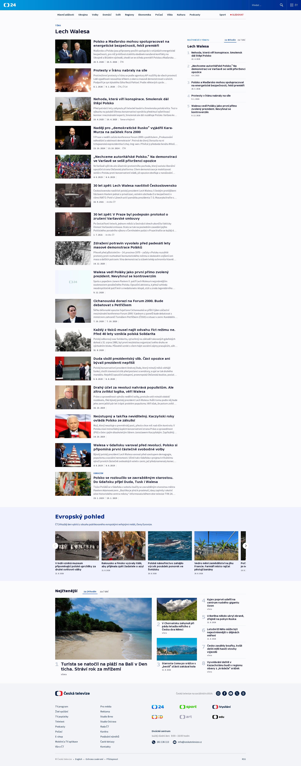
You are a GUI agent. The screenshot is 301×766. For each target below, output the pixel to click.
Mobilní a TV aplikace (66, 741)
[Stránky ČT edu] (218, 716)
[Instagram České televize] (218, 693)
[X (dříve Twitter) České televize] (237, 693)
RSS (244, 759)
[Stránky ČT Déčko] (157, 716)
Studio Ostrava (108, 721)
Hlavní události (65, 14)
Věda (170, 14)
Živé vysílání (61, 711)
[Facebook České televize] (224, 693)
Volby (95, 14)
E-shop (59, 736)
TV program (61, 706)
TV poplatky (61, 716)
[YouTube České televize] (230, 693)
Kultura (181, 14)
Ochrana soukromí (94, 759)
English (78, 759)
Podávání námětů (109, 736)
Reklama (105, 711)
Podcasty (195, 14)
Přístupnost (112, 759)
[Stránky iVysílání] (221, 706)
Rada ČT (104, 726)
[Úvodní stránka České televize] (72, 693)
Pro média (105, 706)
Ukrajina (83, 14)
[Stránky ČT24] (158, 706)
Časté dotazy (107, 741)
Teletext (59, 721)
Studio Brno (106, 716)
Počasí (159, 14)
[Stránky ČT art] (186, 716)
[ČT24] (10, 5)
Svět (118, 14)
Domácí (107, 14)
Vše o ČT (59, 746)
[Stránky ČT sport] (188, 706)
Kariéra (104, 731)
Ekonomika (144, 14)
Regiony (129, 14)
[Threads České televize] (243, 693)
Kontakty (105, 746)
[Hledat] (282, 5)
